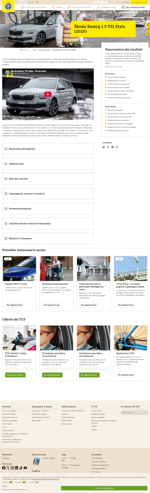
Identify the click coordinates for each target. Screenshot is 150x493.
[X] (8, 467)
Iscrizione (5, 458)
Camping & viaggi (108, 7)
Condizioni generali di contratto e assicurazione (15, 435)
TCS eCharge (74, 465)
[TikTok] (21, 467)
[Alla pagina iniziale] (76, 50)
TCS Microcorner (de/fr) (100, 465)
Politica (94, 426)
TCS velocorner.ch (98, 462)
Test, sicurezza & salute (135, 7)
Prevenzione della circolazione (73, 411)
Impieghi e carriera (98, 414)
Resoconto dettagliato (22, 148)
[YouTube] (25, 467)
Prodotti (59, 7)
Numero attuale (49, 458)
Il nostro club (96, 411)
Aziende (30, 2)
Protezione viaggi (8, 414)
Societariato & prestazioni (36, 7)
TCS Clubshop (97, 458)
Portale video (66, 421)
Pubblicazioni (68, 406)
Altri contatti (36, 421)
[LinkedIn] (17, 467)
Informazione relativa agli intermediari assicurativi (11, 441)
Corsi (4, 427)
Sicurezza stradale (98, 417)
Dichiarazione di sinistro (41, 417)
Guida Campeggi (67, 417)
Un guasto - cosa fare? (40, 411)
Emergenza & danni (140, 2)
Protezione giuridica (9, 421)
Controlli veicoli (8, 431)
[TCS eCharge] (65, 465)
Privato (23, 2)
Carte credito (7, 424)
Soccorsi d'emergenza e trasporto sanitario (104, 422)
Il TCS (94, 406)
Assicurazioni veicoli (9, 417)
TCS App (72, 458)
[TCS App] (64, 458)
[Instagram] (12, 467)
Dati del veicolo (18, 178)
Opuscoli (64, 414)
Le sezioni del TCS (130, 406)
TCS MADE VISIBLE (99, 469)
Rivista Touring (66, 424)
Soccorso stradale (9, 411)
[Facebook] (4, 467)
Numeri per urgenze (39, 414)
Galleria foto (16, 163)
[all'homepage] (8, 6)
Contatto (126, 2)
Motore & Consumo (20, 238)
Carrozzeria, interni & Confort (27, 193)
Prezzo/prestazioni (20, 208)
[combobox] (134, 412)
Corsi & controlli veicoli (81, 7)
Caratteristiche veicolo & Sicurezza (30, 223)
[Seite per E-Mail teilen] (108, 147)
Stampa (94, 430)
